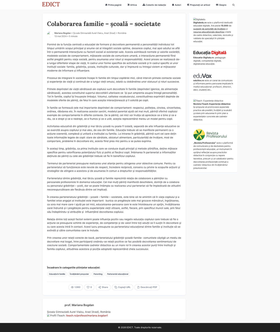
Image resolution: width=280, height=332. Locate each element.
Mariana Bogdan (62, 33)
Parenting (98, 274)
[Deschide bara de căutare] (233, 5)
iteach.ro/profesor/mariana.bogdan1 (87, 315)
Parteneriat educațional (117, 274)
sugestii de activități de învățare (209, 29)
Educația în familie (57, 274)
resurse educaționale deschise (208, 32)
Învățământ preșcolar (79, 274)
